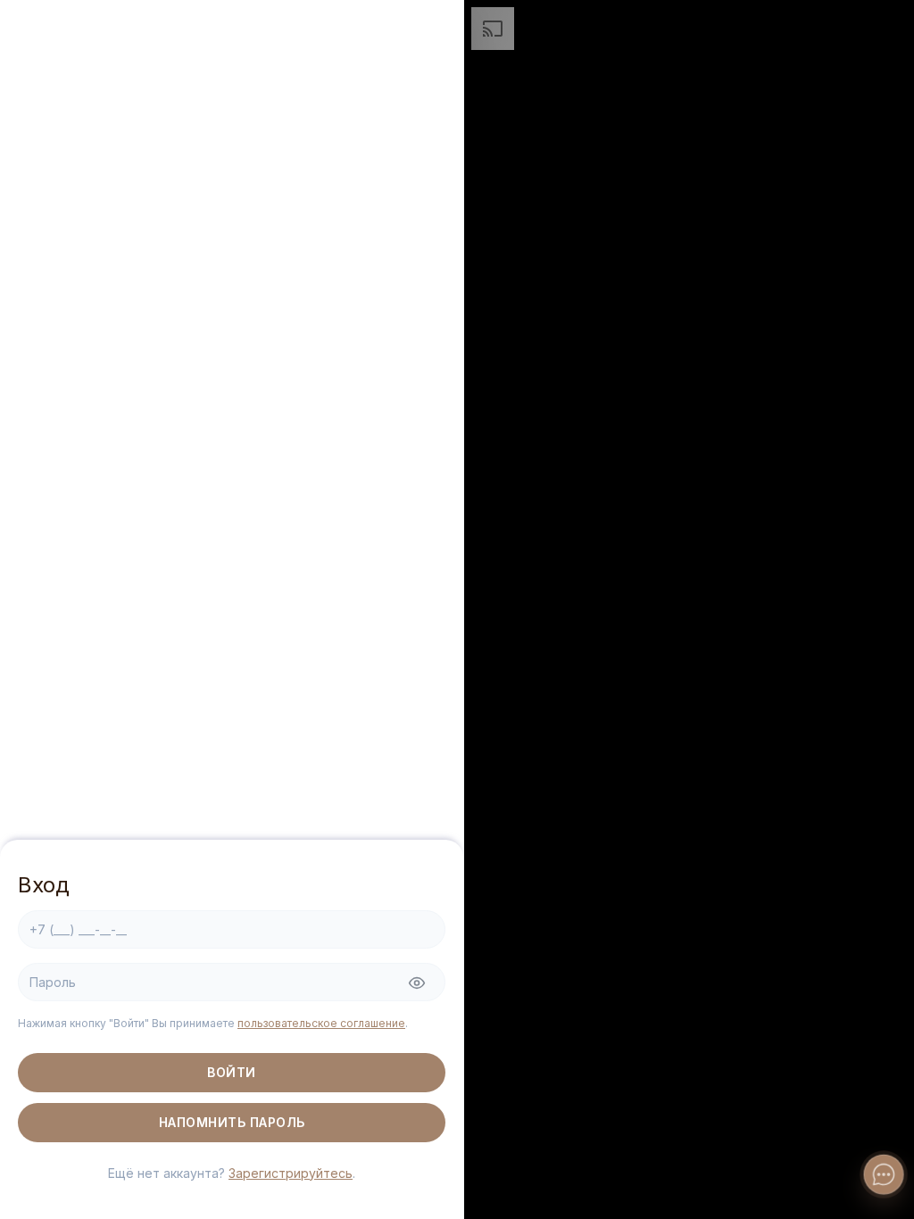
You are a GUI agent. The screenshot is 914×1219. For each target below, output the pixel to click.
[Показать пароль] (417, 983)
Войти (231, 1072)
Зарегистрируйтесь (290, 1173)
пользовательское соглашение (321, 1023)
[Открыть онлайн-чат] (883, 1174)
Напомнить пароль (232, 1122)
